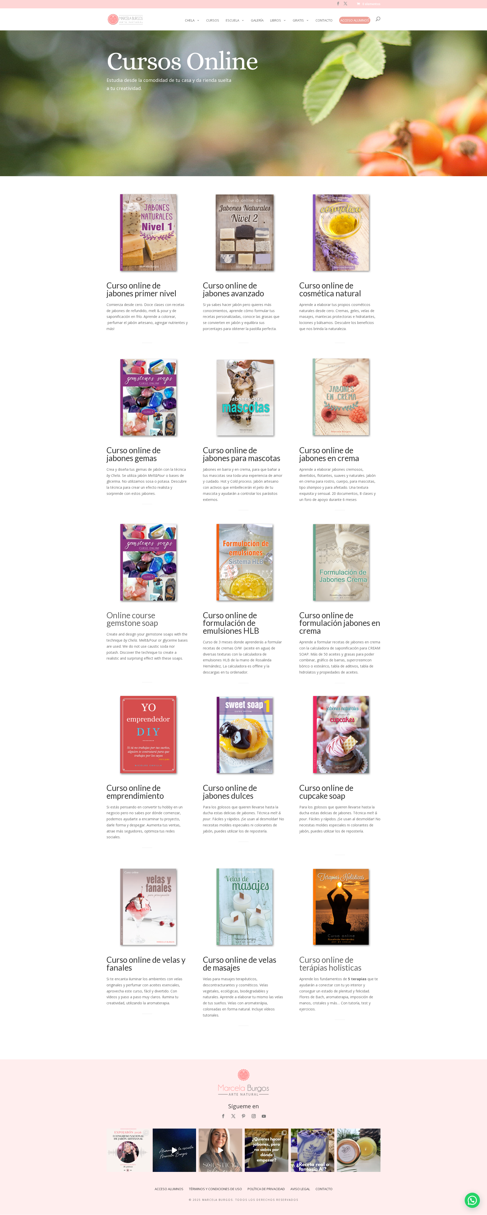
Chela (190, 21)
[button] (472, 1200)
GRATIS (298, 21)
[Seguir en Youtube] (264, 1116)
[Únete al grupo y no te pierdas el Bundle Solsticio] (220, 1150)
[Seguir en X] (233, 1116)
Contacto (324, 21)
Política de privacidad (266, 1189)
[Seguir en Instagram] (254, 1116)
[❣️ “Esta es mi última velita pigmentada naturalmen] (358, 1150)
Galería (257, 21)
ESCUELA (232, 21)
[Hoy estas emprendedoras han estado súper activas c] (174, 1150)
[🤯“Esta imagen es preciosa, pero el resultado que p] (313, 1150)
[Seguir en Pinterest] (243, 1116)
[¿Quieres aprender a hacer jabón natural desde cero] (266, 1150)
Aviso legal (300, 1189)
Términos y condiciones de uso (215, 1189)
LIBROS (275, 21)
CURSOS (212, 21)
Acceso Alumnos (354, 20)
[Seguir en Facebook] (223, 1116)
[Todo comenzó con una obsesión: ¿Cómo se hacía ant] (128, 1150)
